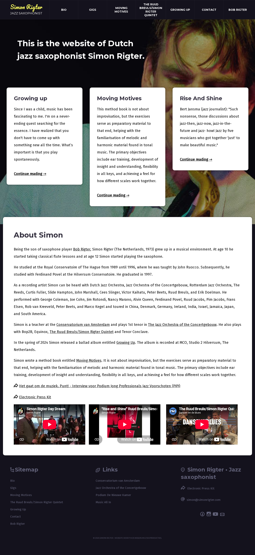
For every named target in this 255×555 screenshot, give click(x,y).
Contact (209, 9)
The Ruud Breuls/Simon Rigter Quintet (150, 10)
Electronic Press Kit (35, 397)
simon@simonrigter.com (204, 500)
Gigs (92, 9)
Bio (64, 9)
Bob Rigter (238, 9)
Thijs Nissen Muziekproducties (145, 538)
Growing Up (180, 9)
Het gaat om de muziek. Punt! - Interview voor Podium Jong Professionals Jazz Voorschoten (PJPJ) (99, 386)
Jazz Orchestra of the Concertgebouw (121, 488)
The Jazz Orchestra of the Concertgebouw (182, 324)
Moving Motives (121, 9)
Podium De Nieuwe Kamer (113, 495)
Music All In (103, 502)
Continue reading (28, 174)
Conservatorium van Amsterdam (83, 324)
